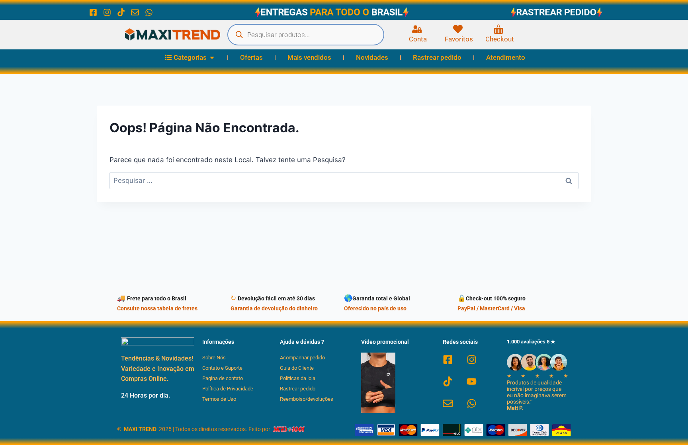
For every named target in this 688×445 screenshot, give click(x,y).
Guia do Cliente (297, 368)
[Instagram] (107, 12)
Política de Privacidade (227, 389)
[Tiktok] (121, 12)
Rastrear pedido (297, 389)
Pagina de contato (222, 378)
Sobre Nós (214, 358)
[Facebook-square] (93, 12)
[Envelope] (135, 12)
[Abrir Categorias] (212, 58)
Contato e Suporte (222, 368)
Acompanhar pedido (302, 358)
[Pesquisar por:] (344, 180)
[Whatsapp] (149, 12)
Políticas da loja (297, 378)
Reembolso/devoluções (306, 399)
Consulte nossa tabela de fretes (157, 308)
